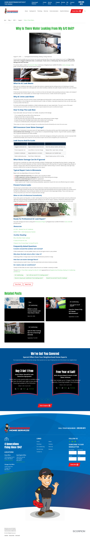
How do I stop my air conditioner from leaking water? (29, 278)
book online (68, 221)
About (50, 441)
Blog (67, 3)
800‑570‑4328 (57, 65)
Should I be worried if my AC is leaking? (56, 278)
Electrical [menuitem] (46, 11)
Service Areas (50, 3)
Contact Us (72, 3)
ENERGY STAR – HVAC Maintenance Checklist (24, 232)
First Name (71, 449)
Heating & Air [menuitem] (32, 11)
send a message (66, 65)
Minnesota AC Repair (33, 65)
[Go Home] (5, 20)
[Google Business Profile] (75, 441)
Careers (44, 3)
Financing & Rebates (35, 3)
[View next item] (48, 399)
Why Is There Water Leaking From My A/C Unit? (29, 270)
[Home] (11, 11)
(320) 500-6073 (81, 3)
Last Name (80, 449)
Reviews (63, 3)
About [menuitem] (26, 11)
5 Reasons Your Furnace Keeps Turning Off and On (26, 243)
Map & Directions (8, 460)
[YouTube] (72, 441)
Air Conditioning (19, 275)
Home (38, 441)
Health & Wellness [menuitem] (64, 11)
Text (18, 389)
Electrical (51, 446)
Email (24, 389)
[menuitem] (6, 535)
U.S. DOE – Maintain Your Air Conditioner (23, 229)
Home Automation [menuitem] (54, 11)
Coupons (58, 3)
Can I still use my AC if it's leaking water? (37, 275)
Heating (50, 444)
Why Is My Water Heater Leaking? (22, 238)
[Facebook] (69, 441)
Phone (70, 456)
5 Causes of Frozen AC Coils (20, 240)
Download (31, 389)
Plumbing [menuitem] (39, 11)
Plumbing (39, 444)
